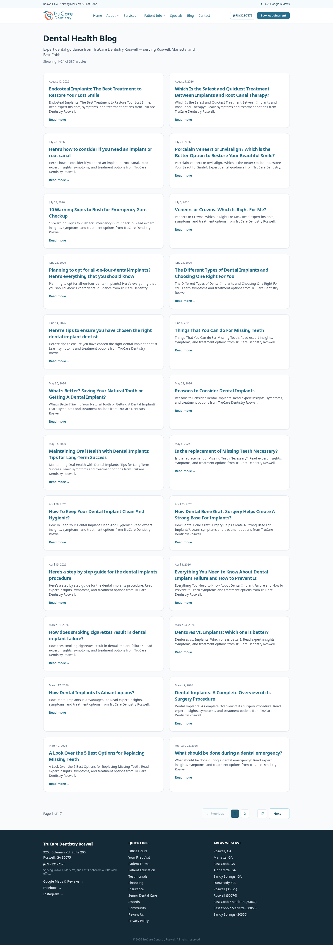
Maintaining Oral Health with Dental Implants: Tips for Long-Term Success (99, 454)
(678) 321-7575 (242, 15)
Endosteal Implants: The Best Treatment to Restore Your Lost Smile (95, 92)
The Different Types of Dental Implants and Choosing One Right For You (221, 273)
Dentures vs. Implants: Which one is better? (222, 632)
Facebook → (52, 888)
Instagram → (53, 894)
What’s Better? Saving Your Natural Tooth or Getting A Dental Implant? (96, 394)
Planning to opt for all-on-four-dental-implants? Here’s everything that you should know (99, 273)
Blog (190, 15)
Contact (204, 15)
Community (137, 908)
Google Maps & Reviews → (63, 881)
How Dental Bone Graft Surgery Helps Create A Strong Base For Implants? (225, 514)
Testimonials (137, 876)
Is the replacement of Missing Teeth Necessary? (226, 451)
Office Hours (137, 851)
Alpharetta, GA (225, 870)
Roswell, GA (222, 851)
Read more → (59, 119)
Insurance (136, 889)
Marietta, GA (223, 857)
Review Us (136, 914)
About (111, 15)
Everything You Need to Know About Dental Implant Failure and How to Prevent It (221, 575)
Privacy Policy (138, 921)
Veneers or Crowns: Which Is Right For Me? (220, 209)
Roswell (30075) (225, 889)
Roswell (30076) (225, 895)
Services (130, 15)
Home (97, 15)
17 (262, 813)
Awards (134, 902)
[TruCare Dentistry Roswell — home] (58, 16)
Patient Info (153, 15)
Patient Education (141, 870)
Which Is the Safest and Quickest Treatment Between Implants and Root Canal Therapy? (222, 92)
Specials (176, 15)
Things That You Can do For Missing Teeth (219, 330)
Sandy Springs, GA (228, 876)
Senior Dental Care (142, 895)
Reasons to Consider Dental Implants (215, 391)
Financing (135, 883)
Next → (279, 813)
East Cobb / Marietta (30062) (235, 902)
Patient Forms (138, 864)
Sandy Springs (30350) (230, 914)
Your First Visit (139, 857)
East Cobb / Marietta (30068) (235, 908)
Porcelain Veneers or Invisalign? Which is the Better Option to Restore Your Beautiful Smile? (225, 152)
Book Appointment (273, 15)
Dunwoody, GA (225, 883)
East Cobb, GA (224, 864)
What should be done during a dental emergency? (228, 753)
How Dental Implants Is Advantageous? (91, 692)
